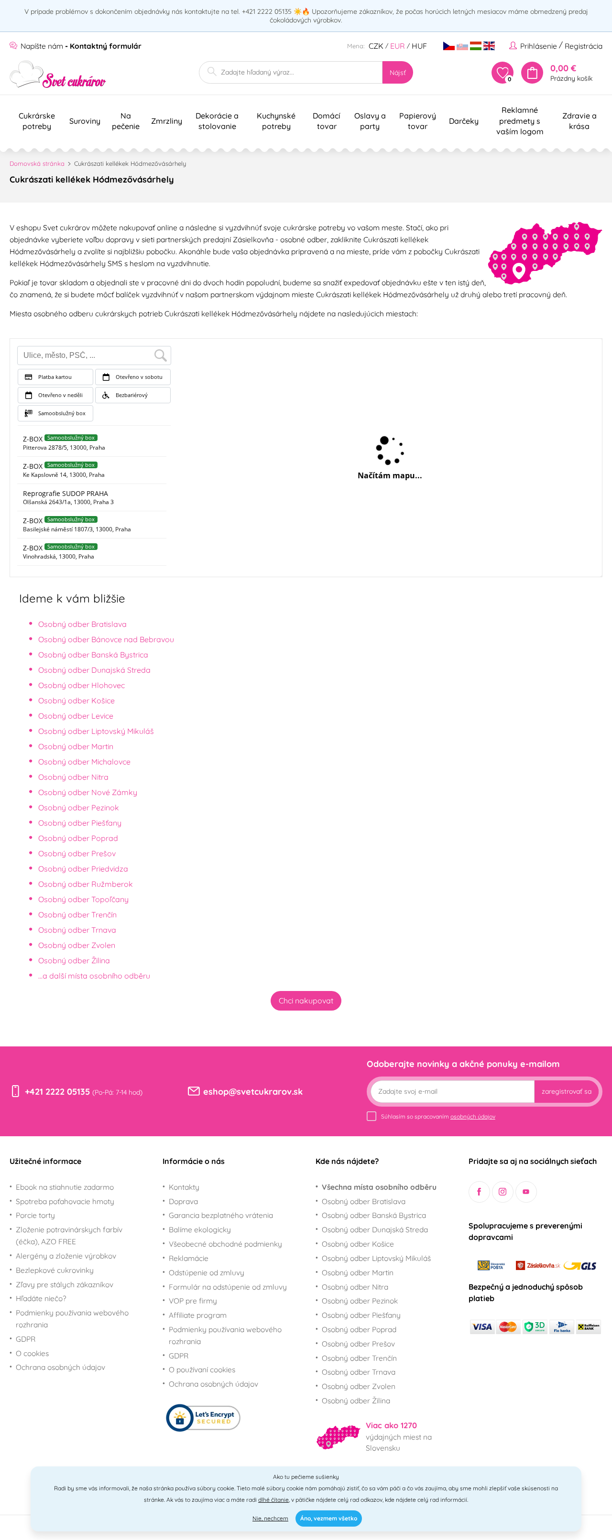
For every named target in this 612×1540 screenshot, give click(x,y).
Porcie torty (35, 1215)
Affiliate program (198, 1315)
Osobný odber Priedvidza (83, 868)
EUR (397, 46)
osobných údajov (472, 1116)
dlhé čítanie (273, 1499)
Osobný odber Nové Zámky (87, 792)
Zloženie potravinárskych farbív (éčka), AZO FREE (69, 1235)
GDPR (25, 1339)
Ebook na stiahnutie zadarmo (65, 1187)
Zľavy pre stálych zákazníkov (64, 1284)
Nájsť (398, 72)
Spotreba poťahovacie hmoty (65, 1201)
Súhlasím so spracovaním (438, 1116)
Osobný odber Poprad (78, 838)
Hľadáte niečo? (41, 1298)
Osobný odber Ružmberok (85, 884)
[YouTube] (526, 1192)
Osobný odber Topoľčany (83, 899)
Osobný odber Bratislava (82, 624)
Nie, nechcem (270, 1518)
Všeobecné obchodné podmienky (225, 1244)
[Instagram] (503, 1192)
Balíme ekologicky (200, 1229)
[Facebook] (479, 1192)
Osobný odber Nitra (73, 777)
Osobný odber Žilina (74, 960)
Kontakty (184, 1187)
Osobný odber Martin (75, 746)
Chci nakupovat (306, 1000)
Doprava (183, 1201)
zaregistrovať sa (566, 1091)
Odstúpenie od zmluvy (206, 1272)
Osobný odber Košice (76, 700)
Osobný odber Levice (75, 716)
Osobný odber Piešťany (79, 823)
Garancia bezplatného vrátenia (221, 1215)
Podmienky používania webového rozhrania (72, 1318)
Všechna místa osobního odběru (379, 1187)
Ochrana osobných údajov (60, 1367)
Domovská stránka (37, 163)
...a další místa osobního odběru (94, 975)
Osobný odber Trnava (77, 930)
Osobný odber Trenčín (77, 914)
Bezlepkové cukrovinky (55, 1270)
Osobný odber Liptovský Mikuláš (96, 731)
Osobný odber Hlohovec (81, 685)
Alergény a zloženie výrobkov (66, 1255)
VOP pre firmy (193, 1300)
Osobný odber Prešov (77, 853)
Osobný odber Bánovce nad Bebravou (106, 639)
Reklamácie (188, 1258)
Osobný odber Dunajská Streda (94, 670)
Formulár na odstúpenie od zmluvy (228, 1287)
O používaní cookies (202, 1369)
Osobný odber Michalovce (84, 761)
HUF (419, 46)
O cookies (32, 1353)
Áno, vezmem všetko (328, 1518)
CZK (376, 46)
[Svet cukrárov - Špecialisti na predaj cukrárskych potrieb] (58, 74)
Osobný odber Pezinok (78, 807)
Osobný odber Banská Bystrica (93, 654)
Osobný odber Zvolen (76, 945)
